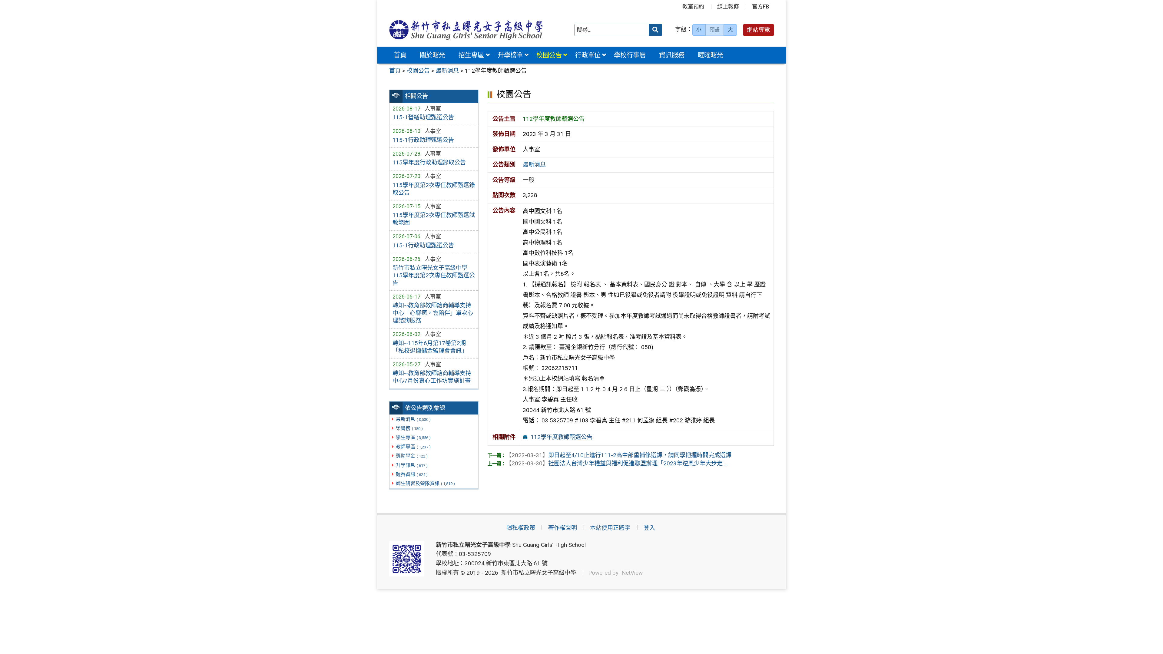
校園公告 (549, 55)
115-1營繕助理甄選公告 (423, 117)
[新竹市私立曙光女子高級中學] (466, 30)
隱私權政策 (520, 527)
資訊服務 (671, 55)
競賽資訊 (412, 474)
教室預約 (693, 6)
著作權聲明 (562, 527)
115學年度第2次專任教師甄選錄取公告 (434, 189)
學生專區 (413, 437)
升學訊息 (412, 465)
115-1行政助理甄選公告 (423, 140)
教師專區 (413, 447)
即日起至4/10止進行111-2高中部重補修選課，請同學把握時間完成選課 (618, 455)
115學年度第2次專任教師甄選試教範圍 (434, 219)
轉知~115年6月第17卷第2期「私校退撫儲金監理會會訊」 (430, 347)
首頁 (400, 55)
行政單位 (588, 55)
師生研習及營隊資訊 (425, 483)
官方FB (760, 6)
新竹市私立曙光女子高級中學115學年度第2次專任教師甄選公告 (434, 275)
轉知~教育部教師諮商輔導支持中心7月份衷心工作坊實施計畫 (432, 377)
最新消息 (413, 419)
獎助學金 (412, 456)
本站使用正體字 (610, 527)
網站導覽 (758, 29)
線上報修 (728, 6)
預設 (715, 30)
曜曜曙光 (710, 55)
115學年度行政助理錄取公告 (429, 162)
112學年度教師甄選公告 (561, 437)
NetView (632, 572)
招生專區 (471, 55)
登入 (649, 527)
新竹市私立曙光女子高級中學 (537, 572)
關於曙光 (432, 55)
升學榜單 (510, 55)
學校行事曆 (630, 55)
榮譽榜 (409, 428)
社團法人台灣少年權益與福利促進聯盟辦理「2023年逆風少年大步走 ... (617, 463)
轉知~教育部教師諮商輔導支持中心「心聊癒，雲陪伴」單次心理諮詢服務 (433, 313)
